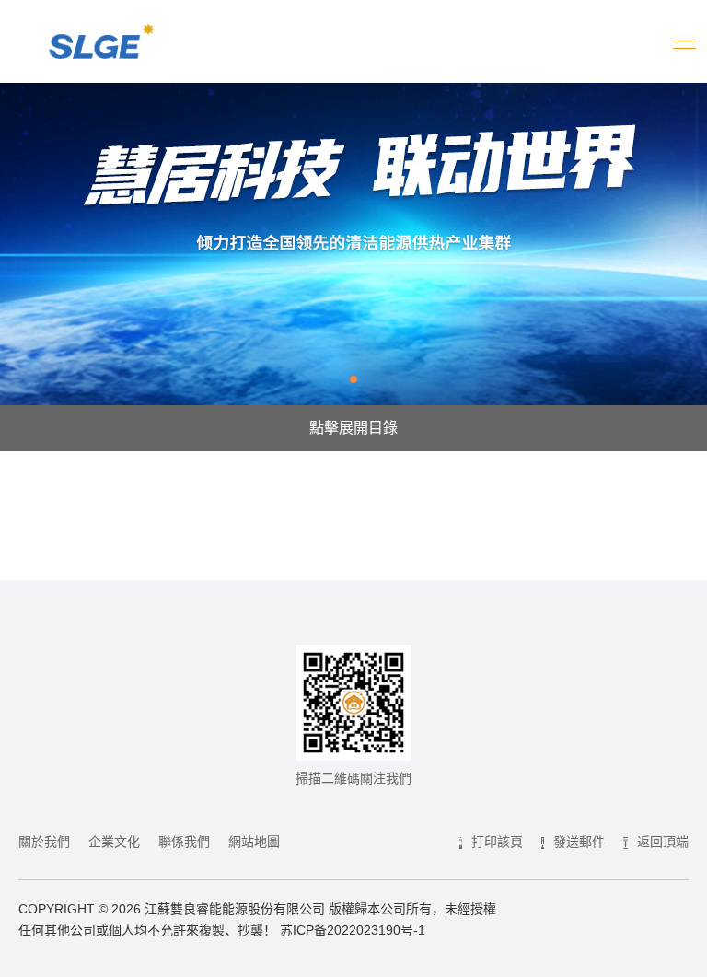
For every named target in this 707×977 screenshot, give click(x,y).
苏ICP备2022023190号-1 (352, 930)
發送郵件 (579, 841)
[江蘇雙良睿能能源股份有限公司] (97, 54)
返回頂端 (663, 841)
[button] (353, 379)
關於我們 (44, 841)
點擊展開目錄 (353, 428)
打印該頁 (497, 841)
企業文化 (114, 841)
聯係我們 (184, 841)
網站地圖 (254, 841)
